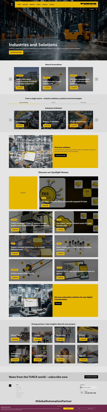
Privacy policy (59, 406)
